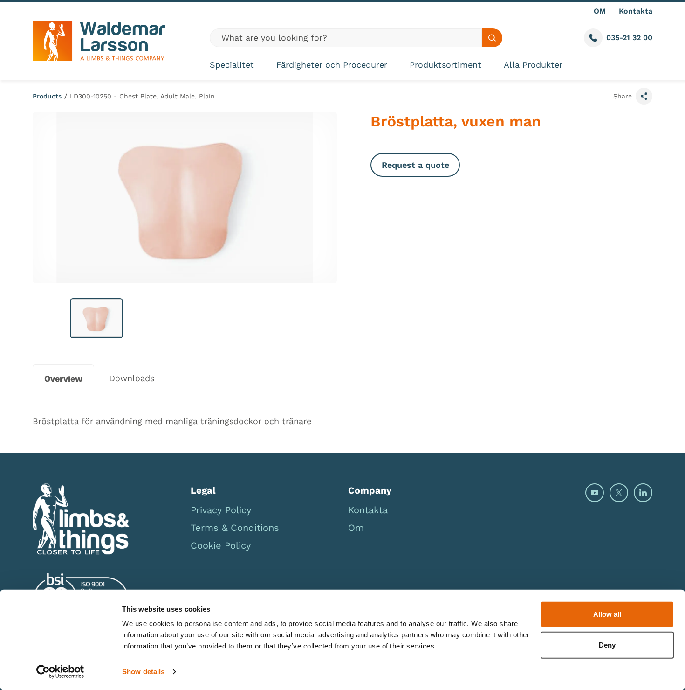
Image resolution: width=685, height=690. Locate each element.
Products (47, 96)
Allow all (607, 614)
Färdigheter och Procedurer (331, 65)
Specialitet (232, 65)
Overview (63, 378)
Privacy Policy (221, 510)
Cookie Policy (221, 545)
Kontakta (635, 11)
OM (600, 11)
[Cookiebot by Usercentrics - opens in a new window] (60, 672)
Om (356, 527)
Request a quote (415, 165)
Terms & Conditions (235, 527)
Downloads (131, 378)
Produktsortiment (445, 65)
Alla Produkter (533, 65)
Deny (607, 644)
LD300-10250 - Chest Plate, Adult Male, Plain (142, 96)
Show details (143, 672)
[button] (96, 318)
